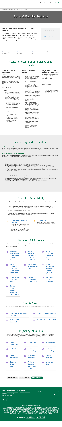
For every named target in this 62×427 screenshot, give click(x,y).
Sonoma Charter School (13, 364)
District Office (14, 349)
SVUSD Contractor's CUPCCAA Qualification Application (14, 268)
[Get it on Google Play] (30, 417)
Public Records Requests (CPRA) (43, 390)
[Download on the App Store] (40, 417)
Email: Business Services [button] (50, 36)
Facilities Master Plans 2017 (46, 320)
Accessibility (56, 392)
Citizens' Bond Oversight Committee (18, 221)
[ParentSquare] (21, 417)
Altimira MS (32, 342)
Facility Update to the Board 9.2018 (32, 279)
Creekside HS (50, 342)
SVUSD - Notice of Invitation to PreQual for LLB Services (32, 255)
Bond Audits (41, 220)
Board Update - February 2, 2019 (14, 279)
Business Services (11, 9)
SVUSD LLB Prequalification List (33, 266)
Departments (4, 9)
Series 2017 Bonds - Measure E (17, 321)
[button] (35, 3)
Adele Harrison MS (14, 343)
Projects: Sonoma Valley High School (32, 365)
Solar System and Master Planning (18, 314)
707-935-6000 (10, 393)
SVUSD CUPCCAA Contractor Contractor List (49, 255)
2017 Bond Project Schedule (49, 279)
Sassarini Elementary (50, 356)
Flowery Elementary (14, 356)
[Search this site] (59, 2)
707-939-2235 (8, 395)
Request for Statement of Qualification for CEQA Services (14, 255)
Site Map (55, 390)
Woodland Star (49, 363)
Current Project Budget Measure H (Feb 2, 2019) (14, 290)
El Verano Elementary (50, 350)
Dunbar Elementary (32, 350)
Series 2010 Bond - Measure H (46, 314)
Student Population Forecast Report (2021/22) (50, 268)
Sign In (55, 394)
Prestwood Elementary (32, 356)
